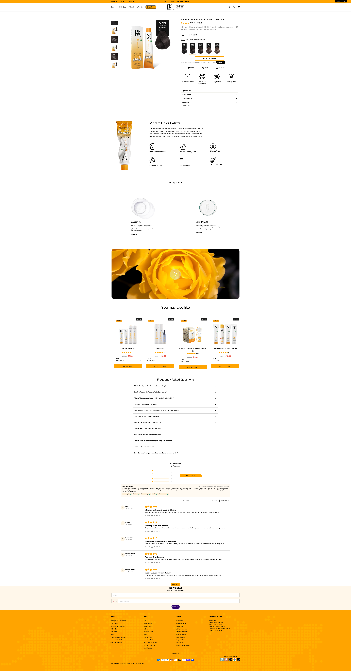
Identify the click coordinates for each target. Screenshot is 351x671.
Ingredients (185, 102)
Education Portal (149, 640)
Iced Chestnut (192, 35)
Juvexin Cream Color (183, 645)
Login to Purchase (209, 58)
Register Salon (181, 640)
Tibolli (132, 7)
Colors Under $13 (341, 1)
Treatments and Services (118, 637)
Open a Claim (148, 637)
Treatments (114, 623)
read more (134, 234)
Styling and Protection (118, 626)
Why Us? (140, 7)
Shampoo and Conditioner (119, 621)
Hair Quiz (122, 7)
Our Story (180, 621)
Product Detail (186, 94)
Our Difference (181, 623)
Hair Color (114, 629)
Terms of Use (148, 623)
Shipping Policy (148, 631)
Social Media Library (150, 642)
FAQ (145, 621)
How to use (186, 105)
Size (117, 358)
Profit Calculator (149, 648)
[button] (185, 23)
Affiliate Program (182, 629)
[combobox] (115, 601)
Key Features (186, 90)
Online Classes (181, 634)
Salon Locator (181, 637)
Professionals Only (182, 631)
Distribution (180, 642)
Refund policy (148, 629)
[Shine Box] (160, 332)
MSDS (145, 634)
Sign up (175, 607)
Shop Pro (150, 7)
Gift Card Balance (116, 642)
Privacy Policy (148, 626)
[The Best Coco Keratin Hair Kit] (225, 332)
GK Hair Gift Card (116, 640)
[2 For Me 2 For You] (128, 332)
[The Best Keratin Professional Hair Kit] (193, 332)
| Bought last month (200, 23)
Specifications (187, 98)
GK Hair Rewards (149, 645)
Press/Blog (180, 626)
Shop (113, 7)
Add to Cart (128, 366)
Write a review (191, 476)
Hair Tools (114, 631)
